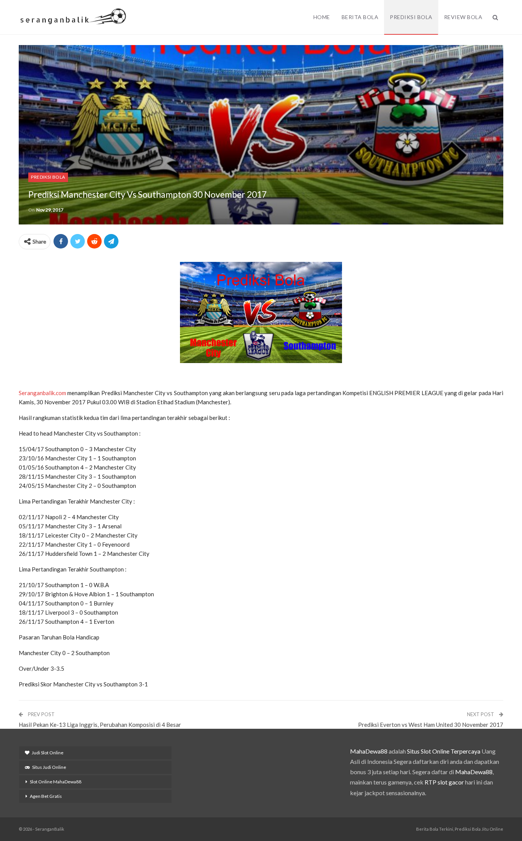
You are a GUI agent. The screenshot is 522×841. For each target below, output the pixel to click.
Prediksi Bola (411, 17)
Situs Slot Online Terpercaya (443, 751)
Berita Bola (360, 17)
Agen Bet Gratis (46, 796)
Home (321, 17)
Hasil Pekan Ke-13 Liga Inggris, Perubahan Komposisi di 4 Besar (100, 724)
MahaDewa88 (368, 751)
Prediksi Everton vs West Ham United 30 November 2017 (430, 724)
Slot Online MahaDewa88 (55, 782)
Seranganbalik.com (42, 392)
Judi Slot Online (47, 752)
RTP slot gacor (444, 782)
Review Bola (463, 17)
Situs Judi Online (49, 767)
